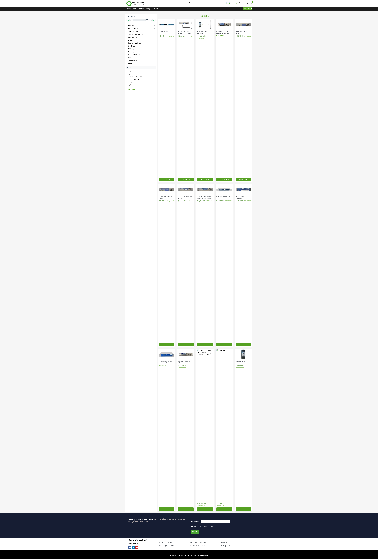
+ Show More (131, 89)
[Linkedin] (133, 547)
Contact (141, 9)
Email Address (195, 521)
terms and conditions (210, 527)
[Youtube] (136, 547)
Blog (134, 9)
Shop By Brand (152, 9)
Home (128, 9)
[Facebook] (129, 547)
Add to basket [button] (224, 344)
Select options (166, 179)
